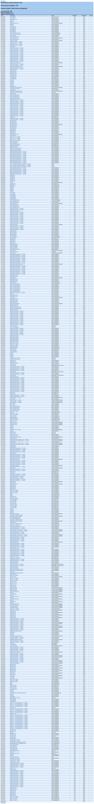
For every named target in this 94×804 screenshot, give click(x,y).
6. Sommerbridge (13, 500)
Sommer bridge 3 (13, 586)
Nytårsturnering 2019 (14, 309)
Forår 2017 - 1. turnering (14, 524)
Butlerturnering (13, 467)
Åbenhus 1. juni (13, 585)
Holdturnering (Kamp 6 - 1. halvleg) (16, 56)
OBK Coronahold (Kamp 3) (15, 288)
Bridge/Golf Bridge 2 (14, 346)
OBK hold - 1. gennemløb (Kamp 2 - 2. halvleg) (19, 726)
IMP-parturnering (13, 70)
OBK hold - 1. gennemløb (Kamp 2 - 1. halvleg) (19, 727)
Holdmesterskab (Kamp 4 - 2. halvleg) (17, 387)
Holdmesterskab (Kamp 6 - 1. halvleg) (17, 383)
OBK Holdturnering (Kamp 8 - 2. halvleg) (17, 256)
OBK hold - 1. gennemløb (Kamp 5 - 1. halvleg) (19, 718)
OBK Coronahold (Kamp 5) (15, 286)
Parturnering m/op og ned (15, 759)
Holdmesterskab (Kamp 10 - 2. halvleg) (17, 527)
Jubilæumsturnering (14, 224)
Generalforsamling (13, 19)
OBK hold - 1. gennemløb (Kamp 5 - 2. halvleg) (19, 717)
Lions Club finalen (13, 325)
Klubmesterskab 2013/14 (14, 750)
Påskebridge (12, 696)
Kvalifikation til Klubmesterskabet (16, 264)
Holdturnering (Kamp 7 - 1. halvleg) (16, 54)
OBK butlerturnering (14, 296)
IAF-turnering (12, 192)
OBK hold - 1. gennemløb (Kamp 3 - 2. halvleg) (19, 722)
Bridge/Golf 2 (12, 185)
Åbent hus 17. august (14, 577)
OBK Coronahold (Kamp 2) (15, 290)
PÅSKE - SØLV (13, 432)
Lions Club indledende (14, 327)
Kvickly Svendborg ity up (14, 199)
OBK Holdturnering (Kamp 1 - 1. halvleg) (17, 480)
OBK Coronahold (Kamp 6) (15, 285)
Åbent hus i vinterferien (14, 610)
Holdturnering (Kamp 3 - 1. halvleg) (16, 61)
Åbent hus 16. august (14, 491)
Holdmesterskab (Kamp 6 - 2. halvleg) (17, 382)
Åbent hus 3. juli (13, 349)
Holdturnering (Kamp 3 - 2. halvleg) (16, 60)
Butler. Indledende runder (15, 406)
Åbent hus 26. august (14, 679)
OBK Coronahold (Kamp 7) (15, 283)
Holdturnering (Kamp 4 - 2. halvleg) (16, 112)
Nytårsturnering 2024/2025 (15, 98)
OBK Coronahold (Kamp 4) (15, 287)
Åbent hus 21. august (14, 344)
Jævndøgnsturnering (14, 606)
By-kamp (11, 293)
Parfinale (11, 353)
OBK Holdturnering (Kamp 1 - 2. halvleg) (17, 272)
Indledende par (13, 86)
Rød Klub (12, 732)
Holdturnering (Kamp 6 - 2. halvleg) (16, 55)
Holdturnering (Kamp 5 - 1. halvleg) (16, 59)
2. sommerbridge (13, 350)
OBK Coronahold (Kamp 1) (15, 291)
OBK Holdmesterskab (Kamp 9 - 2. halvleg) (18, 151)
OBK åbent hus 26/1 (14, 251)
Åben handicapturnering (14, 36)
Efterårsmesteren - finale (14, 548)
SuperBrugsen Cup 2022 (14, 249)
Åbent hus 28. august (14, 343)
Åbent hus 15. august (14, 413)
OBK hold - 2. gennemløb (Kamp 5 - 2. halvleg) (19, 702)
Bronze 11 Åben (13, 416)
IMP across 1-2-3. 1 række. (15, 139)
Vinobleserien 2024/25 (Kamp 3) (16, 92)
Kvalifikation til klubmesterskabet (16, 516)
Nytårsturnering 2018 (14, 376)
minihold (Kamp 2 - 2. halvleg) (15, 397)
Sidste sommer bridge (14, 744)
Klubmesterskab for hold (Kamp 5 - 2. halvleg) (18, 529)
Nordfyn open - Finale (14, 556)
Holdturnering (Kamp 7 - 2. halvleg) (16, 52)
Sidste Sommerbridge (14, 498)
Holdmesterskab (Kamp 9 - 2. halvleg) (17, 372)
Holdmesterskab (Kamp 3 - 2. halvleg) (17, 390)
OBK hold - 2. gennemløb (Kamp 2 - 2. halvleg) (19, 711)
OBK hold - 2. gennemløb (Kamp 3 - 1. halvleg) (19, 710)
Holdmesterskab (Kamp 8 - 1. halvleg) (17, 538)
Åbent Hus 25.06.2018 (14, 419)
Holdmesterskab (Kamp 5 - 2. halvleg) (17, 385)
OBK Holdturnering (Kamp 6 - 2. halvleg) (17, 261)
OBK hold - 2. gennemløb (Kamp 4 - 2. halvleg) (19, 705)
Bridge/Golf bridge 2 (14, 417)
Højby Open (12, 117)
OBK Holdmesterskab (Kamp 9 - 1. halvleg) (18, 152)
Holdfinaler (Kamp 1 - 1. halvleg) (16, 41)
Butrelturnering (13, 729)
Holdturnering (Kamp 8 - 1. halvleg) (16, 51)
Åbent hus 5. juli (13, 496)
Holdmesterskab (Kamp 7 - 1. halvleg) (17, 381)
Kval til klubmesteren (14, 362)
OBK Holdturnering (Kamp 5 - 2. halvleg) (17, 265)
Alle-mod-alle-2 (13, 707)
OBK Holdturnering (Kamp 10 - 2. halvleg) (18, 448)
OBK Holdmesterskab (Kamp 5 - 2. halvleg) (18, 159)
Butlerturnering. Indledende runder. (16, 569)
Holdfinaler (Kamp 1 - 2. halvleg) (16, 42)
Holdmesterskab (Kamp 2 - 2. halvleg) (17, 554)
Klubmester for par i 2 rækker (15, 429)
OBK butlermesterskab (14, 335)
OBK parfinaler (13, 130)
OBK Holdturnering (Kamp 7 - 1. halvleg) (17, 260)
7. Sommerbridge (13, 78)
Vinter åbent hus (13, 522)
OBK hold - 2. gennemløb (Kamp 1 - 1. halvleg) (19, 716)
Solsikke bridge (13, 129)
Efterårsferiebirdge (13, 789)
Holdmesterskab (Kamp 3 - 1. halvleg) (17, 391)
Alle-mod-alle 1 (13, 736)
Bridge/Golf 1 (12, 186)
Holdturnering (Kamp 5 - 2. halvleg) (16, 57)
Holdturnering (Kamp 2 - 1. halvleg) (16, 65)
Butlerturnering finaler (14, 561)
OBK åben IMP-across (14, 304)
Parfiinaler (12, 80)
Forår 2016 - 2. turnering (14, 608)
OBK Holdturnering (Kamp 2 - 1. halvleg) (17, 475)
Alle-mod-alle (12, 768)
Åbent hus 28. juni (13, 497)
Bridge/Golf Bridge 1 (14, 348)
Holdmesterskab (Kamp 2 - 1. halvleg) (17, 555)
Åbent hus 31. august (14, 575)
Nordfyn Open (12, 392)
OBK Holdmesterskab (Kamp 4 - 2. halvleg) (18, 161)
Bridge (11, 493)
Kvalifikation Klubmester (14, 459)
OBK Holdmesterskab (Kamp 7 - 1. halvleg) (18, 155)
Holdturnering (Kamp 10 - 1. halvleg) (17, 619)
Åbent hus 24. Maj (13, 505)
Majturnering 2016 (13, 587)
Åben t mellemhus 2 (14, 236)
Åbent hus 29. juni (13, 582)
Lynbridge (12, 633)
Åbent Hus (12, 412)
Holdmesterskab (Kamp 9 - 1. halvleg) (17, 374)
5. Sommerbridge (13, 501)
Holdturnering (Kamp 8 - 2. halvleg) (16, 50)
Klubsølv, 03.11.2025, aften (15, 62)
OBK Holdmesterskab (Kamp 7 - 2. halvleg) (18, 154)
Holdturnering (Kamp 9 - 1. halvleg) (16, 49)
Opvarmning (12, 571)
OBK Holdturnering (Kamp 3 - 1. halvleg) (17, 271)
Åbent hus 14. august (14, 345)
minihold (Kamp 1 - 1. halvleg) (15, 402)
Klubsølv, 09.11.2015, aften (15, 652)
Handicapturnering (13, 484)
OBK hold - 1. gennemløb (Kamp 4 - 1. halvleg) (19, 721)
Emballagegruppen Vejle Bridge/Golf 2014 (18, 742)
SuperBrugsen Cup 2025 (14, 88)
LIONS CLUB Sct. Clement (15, 359)
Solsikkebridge (13, 17)
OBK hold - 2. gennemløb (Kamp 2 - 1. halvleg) (19, 712)
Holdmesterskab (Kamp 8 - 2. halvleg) (17, 377)
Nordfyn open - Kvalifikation (15, 558)
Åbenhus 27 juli (13, 581)
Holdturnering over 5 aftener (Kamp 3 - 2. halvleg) (19, 439)
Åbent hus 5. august (14, 681)
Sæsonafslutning (13, 593)
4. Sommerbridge (13, 503)
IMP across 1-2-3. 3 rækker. (15, 136)
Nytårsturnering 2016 (14, 542)
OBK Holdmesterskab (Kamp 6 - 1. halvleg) (18, 157)
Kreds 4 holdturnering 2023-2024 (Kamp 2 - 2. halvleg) (20, 166)
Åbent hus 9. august (14, 492)
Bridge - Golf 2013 (13, 799)
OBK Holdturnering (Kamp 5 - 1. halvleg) (17, 266)
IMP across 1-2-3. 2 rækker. (15, 138)
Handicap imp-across (14, 434)
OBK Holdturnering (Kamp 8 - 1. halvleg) (17, 257)
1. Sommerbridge (13, 507)
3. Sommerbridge (13, 506)
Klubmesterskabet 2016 (14, 591)
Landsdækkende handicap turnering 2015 (18, 692)
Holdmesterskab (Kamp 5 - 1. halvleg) (17, 386)
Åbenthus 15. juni (13, 584)
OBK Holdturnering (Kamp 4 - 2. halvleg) (17, 267)
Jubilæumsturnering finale (15, 144)
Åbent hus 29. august (14, 411)
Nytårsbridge (12, 46)
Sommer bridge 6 (13, 686)
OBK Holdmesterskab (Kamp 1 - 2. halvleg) (18, 172)
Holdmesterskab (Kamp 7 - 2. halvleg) (17, 380)
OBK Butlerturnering (14, 275)
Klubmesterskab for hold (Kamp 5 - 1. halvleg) (18, 530)
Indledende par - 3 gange (15, 758)
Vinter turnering (13, 250)
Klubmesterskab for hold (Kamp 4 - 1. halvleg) (18, 535)
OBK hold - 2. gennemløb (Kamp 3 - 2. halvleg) (19, 708)
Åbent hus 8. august (14, 414)
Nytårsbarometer (13, 713)
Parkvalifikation (13, 29)
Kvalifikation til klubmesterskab (16, 631)
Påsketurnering (13, 601)
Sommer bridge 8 (13, 685)
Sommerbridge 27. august (15, 739)
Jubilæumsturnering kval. (15, 145)
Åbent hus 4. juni (13, 687)
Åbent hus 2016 (13, 576)
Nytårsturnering (13, 453)
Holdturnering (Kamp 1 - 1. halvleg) (16, 68)
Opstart (11, 182)
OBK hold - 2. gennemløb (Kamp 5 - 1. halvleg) (19, 703)
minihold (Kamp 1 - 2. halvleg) (15, 401)
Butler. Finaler (12, 398)
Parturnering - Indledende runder (16, 514)
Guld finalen (12, 643)
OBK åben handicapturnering (15, 147)
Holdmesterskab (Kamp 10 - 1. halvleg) (17, 528)
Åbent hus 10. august (14, 579)
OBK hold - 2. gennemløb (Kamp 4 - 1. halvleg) (19, 706)
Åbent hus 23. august (14, 490)
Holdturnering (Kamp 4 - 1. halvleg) (16, 113)
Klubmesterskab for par (14, 23)
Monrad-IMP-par (13, 26)
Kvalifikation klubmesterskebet (15, 66)
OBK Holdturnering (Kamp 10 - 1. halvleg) (18, 449)
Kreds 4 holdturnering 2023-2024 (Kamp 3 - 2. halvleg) (20, 164)
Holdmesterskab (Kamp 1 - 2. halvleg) (17, 366)
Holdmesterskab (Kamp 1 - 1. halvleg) (17, 367)
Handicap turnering (13, 38)
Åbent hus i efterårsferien (14, 663)
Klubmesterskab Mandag (14, 303)
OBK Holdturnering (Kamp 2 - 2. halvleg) (17, 474)
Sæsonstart (12, 676)
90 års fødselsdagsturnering (15, 517)
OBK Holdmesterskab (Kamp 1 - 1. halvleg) (18, 173)
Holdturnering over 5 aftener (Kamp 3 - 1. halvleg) (19, 440)
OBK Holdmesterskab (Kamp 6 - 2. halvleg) (18, 156)
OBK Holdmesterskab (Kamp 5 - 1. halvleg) (18, 160)
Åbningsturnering (13, 574)
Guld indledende (13, 644)
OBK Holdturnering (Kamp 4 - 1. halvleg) (17, 269)
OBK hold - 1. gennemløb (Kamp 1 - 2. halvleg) (19, 724)
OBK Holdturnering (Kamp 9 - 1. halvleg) (17, 255)
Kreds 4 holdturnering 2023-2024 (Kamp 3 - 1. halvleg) (20, 165)
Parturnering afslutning (14, 757)
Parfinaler (12, 20)
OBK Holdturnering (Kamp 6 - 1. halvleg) (17, 262)
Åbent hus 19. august (14, 680)
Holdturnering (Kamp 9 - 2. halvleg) (16, 47)
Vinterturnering (13, 612)
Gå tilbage (3, 1)
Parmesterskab (13, 365)
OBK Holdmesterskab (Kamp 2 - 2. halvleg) (18, 170)
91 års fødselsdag (13, 438)
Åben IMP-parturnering (14, 202)
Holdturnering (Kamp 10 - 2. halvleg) (17, 618)
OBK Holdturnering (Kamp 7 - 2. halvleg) (17, 259)
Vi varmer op (12, 297)
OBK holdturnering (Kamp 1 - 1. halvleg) (17, 292)
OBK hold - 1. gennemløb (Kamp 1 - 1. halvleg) (19, 728)
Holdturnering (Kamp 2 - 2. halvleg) (16, 63)
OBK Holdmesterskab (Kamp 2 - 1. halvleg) (18, 171)
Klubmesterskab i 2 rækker (15, 697)
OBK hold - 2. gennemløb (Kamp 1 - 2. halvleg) (19, 715)
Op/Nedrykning (13, 277)
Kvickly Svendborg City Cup (15, 33)
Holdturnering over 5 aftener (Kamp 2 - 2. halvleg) (19, 443)
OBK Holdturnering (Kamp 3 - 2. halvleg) (17, 270)
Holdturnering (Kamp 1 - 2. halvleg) (16, 67)
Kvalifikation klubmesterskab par (16, 87)
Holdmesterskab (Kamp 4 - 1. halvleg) (17, 388)
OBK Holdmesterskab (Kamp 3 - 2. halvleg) (18, 167)
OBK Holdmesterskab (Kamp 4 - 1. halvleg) (18, 162)
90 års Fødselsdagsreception (15, 526)
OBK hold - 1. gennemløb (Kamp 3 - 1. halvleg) (19, 723)
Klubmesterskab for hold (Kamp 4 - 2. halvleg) (18, 534)
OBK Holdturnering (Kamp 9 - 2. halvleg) (17, 254)
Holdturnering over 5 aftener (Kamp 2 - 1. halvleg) (19, 444)
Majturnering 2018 (13, 422)
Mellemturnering (13, 282)
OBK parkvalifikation (14, 141)
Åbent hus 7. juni (13, 502)
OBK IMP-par (12, 175)
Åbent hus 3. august (14, 580)
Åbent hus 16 (12, 18)
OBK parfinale (12, 239)
